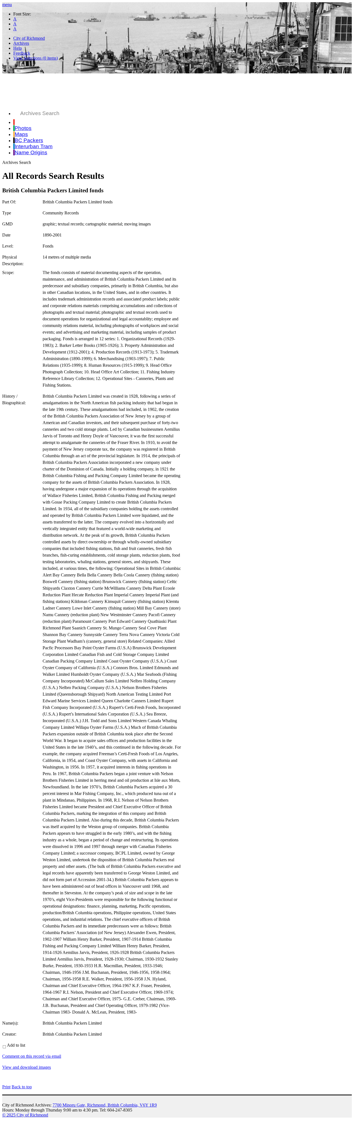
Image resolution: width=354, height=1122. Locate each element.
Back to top (22, 1086)
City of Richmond (29, 38)
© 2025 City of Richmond (25, 1115)
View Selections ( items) (35, 58)
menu (7, 4)
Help (17, 48)
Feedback (21, 53)
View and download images (26, 1067)
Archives (21, 43)
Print (6, 1086)
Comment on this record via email (31, 1056)
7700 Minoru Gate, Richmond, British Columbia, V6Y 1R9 (105, 1105)
